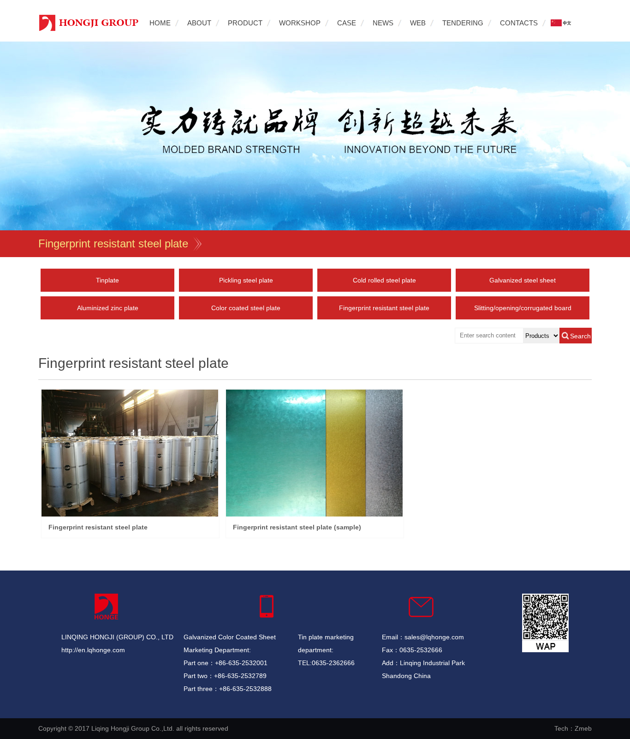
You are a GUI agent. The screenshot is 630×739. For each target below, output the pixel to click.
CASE (346, 23)
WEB (418, 23)
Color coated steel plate (245, 308)
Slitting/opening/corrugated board (522, 308)
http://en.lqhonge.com (93, 650)
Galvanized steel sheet (522, 280)
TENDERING (462, 23)
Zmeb (583, 728)
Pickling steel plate (246, 280)
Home (160, 23)
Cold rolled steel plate (384, 280)
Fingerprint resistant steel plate (113, 243)
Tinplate (107, 280)
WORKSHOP (300, 23)
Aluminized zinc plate (107, 308)
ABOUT (199, 23)
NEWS (383, 23)
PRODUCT (245, 23)
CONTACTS (519, 23)
